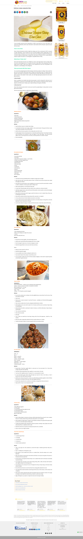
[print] (51, 12)
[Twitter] (17, 12)
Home (15, 5)
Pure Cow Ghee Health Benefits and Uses (21, 484)
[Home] (33, 3)
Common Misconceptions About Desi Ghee (22, 482)
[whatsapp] (25, 12)
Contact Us (48, 529)
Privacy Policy (34, 526)
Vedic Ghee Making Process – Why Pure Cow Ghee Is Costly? (24, 486)
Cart (61, 1)
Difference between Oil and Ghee (20, 489)
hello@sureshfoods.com (62, 529)
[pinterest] (20, 12)
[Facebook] (45, 533)
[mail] (27, 12)
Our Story (48, 524)
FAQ (48, 526)
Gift (59, 3)
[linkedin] (22, 12)
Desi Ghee (54, 3)
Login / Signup (67, 1)
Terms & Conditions (34, 524)
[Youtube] (49, 533)
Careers (48, 527)
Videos (68, 3)
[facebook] (15, 12)
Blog (63, 3)
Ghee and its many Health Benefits (20, 488)
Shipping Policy (34, 527)
